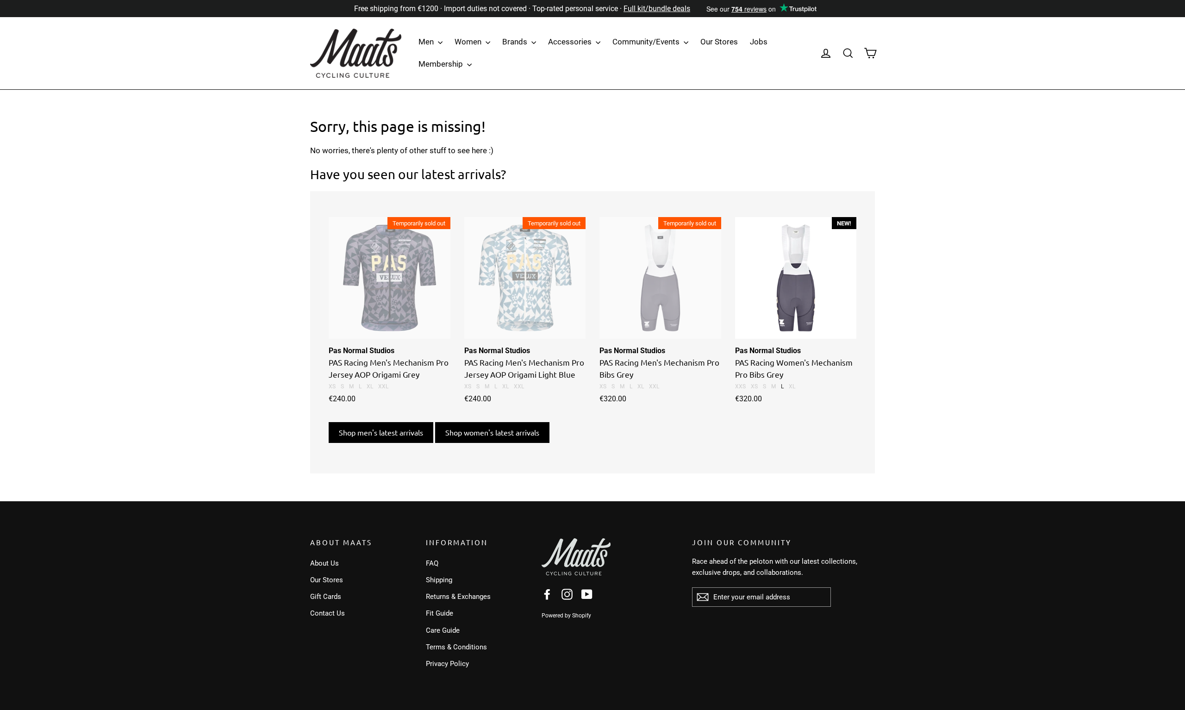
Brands (515, 41)
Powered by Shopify (566, 615)
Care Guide (443, 630)
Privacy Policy (447, 664)
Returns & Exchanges (458, 596)
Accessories (570, 41)
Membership (441, 64)
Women (469, 41)
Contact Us (327, 613)
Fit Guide (439, 613)
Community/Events (646, 41)
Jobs (758, 41)
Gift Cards (325, 596)
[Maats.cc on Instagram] (567, 593)
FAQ (432, 563)
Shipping (439, 580)
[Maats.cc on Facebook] (547, 593)
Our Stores (719, 41)
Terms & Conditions (456, 647)
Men (427, 41)
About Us (324, 563)
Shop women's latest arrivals (492, 432)
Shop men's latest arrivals (381, 432)
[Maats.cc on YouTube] (586, 593)
